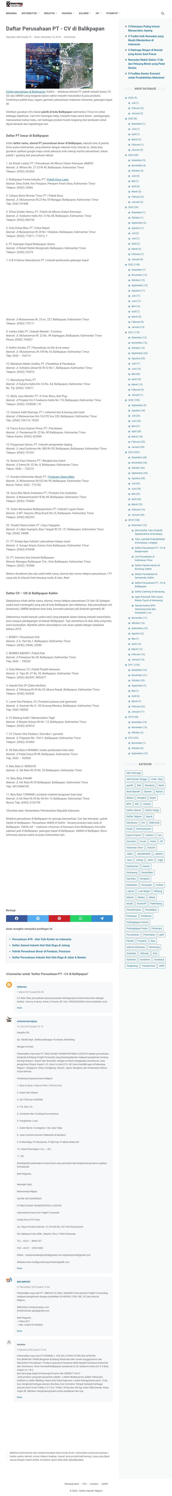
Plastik (130, 941)
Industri (49, 13)
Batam (159, 791)
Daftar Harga (152, 810)
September (139, 222)
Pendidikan (151, 909)
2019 (134, 452)
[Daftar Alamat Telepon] (16, 4)
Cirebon (147, 804)
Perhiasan (131, 916)
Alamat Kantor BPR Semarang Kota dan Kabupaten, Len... (145, 609)
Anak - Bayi (157, 779)
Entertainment (143, 829)
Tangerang (132, 965)
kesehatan (131, 885)
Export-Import (133, 835)
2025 (132, 118)
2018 (134, 520)
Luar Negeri (144, 891)
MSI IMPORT (24, 1281)
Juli (135, 103)
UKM (161, 965)
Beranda (11, 13)
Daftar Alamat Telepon (90, 1490)
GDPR (105, 1484)
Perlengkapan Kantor (137, 922)
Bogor (153, 797)
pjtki (161, 934)
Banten (148, 791)
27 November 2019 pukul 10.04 (33, 1287)
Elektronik (154, 822)
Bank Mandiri (133, 791)
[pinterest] (59, 918)
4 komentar (70, 37)
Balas (19, 1007)
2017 (134, 664)
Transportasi (148, 965)
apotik (129, 785)
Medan (141, 897)
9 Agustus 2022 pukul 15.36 (31, 1349)
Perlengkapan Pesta (136, 928)
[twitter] (38, 918)
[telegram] (102, 918)
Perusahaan (132, 934)
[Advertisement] (59, 289)
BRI (137, 804)
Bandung (150, 785)
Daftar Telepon (134, 816)
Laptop (130, 891)
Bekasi (129, 797)
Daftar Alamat (133, 810)
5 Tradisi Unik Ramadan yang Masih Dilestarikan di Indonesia (146, 40)
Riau (153, 941)
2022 (134, 264)
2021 (134, 332)
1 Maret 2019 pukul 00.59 (30, 992)
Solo (155, 953)
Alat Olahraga (133, 773)
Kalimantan (132, 866)
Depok (149, 816)
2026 (132, 97)
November (139, 165)
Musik (129, 903)
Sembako (131, 953)
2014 (133, 737)
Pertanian (157, 928)
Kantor (146, 866)
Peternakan (149, 934)
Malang (158, 891)
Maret (136, 139)
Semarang (154, 947)
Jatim (150, 860)
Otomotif (112, 13)
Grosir (143, 841)
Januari (137, 113)
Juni (136, 129)
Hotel (153, 841)
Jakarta (159, 853)
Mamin (130, 897)
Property (142, 941)
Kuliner (84, 13)
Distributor (29, 13)
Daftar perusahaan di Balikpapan (25, 91)
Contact (94, 1484)
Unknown (22, 986)
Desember (138, 123)
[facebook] (16, 918)
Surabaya (159, 959)
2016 (133, 717)
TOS (84, 1484)
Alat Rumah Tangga (136, 779)
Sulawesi (131, 959)
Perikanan (146, 916)
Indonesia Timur (134, 847)
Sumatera (145, 959)
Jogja (160, 860)
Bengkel (141, 797)
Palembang (156, 903)
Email (129, 829)
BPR (128, 804)
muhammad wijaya (27, 1021)
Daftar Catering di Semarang (150, 591)
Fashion (67, 13)
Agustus (138, 228)
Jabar (129, 853)
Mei (135, 181)
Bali (139, 785)
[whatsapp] (80, 918)
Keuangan (146, 885)
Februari (138, 108)
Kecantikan (147, 872)
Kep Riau (131, 878)
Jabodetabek (143, 853)
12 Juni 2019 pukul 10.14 (30, 1026)
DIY (143, 822)
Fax (159, 835)
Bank (161, 785)
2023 (133, 207)
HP (97, 13)
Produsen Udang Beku (61, 476)
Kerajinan (145, 878)
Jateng (139, 860)
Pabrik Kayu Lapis (58, 179)
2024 (133, 155)
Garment (131, 841)
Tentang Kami (71, 1484)
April (136, 134)
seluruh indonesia (135, 947)
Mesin (152, 897)
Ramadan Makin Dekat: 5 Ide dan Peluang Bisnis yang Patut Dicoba (146, 63)
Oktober (137, 170)
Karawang (131, 872)
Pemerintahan (133, 909)
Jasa (129, 860)
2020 (134, 400)
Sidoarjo (144, 953)
